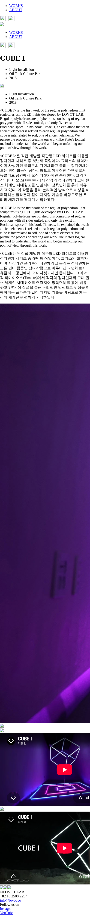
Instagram (7, 909)
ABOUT (15, 10)
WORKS (16, 6)
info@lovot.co (10, 900)
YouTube (6, 913)
